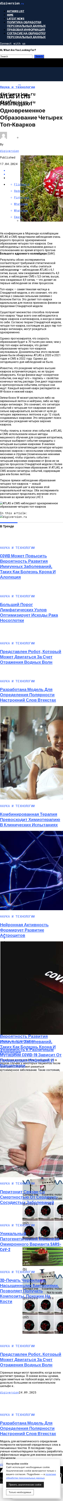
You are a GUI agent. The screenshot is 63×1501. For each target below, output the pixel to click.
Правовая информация (26, 29)
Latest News (15, 18)
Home (10, 14)
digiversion (9, 151)
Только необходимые (20, 1492)
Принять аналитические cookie (25, 1484)
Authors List (15, 11)
